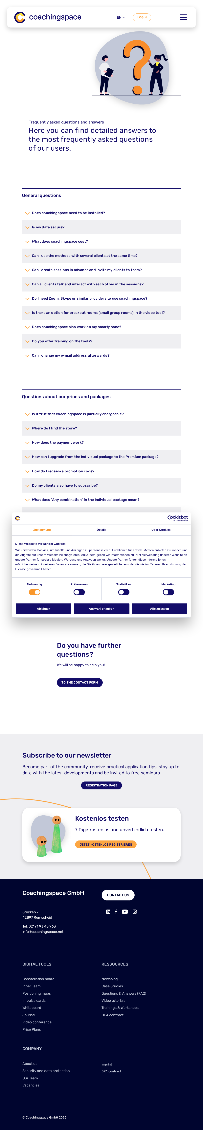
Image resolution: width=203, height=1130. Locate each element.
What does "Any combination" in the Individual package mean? (85, 500)
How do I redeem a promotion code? (63, 471)
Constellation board (38, 979)
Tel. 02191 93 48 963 (39, 926)
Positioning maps (36, 993)
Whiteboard (31, 1008)
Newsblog (110, 979)
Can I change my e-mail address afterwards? (70, 355)
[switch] (79, 592)
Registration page (101, 785)
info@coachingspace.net (42, 932)
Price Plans (31, 1029)
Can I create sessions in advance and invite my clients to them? (87, 270)
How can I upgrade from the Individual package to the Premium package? (95, 457)
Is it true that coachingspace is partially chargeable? (78, 414)
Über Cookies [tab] (160, 529)
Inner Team (31, 986)
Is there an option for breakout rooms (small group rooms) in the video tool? (98, 313)
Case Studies (112, 986)
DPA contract (113, 1015)
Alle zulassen (159, 608)
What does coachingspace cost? (60, 241)
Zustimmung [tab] (42, 529)
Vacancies (30, 1085)
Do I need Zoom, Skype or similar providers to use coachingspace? (89, 298)
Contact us (118, 895)
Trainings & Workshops (120, 1008)
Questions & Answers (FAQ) (124, 993)
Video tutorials (113, 1000)
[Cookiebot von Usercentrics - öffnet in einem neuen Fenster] (170, 518)
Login (142, 17)
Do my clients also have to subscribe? (65, 485)
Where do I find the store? (54, 428)
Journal (28, 1015)
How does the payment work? (58, 442)
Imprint (107, 1064)
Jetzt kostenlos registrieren (106, 844)
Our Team (30, 1078)
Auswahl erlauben (101, 608)
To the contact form (79, 682)
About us (29, 1064)
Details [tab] (101, 529)
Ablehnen (43, 608)
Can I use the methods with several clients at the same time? (85, 256)
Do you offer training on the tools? (62, 341)
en (119, 17)
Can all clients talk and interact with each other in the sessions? (88, 284)
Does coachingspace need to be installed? (68, 213)
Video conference (37, 1022)
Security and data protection (46, 1071)
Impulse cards (34, 1000)
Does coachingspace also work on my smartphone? (76, 327)
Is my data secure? (48, 227)
